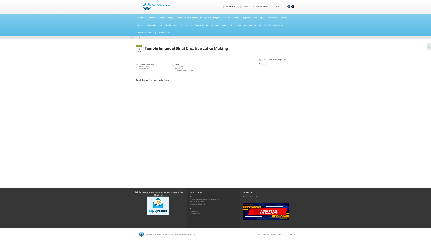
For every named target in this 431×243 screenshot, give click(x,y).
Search (278, 6)
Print (263, 60)
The (152, 18)
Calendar (138, 38)
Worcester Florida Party (146, 32)
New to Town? (236, 25)
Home (132, 37)
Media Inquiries (230, 7)
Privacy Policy (281, 234)
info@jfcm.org (195, 214)
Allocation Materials (231, 18)
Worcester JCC (165, 32)
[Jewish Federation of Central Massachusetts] (157, 7)
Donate (245, 7)
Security (140, 25)
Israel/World (218, 25)
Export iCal (263, 64)
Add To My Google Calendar (279, 60)
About (284, 18)
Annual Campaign (166, 18)
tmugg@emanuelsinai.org (184, 70)
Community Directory (252, 25)
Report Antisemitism (154, 25)
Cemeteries (271, 18)
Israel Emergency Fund (193, 18)
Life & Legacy (259, 18)
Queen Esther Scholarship (273, 25)
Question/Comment (261, 7)
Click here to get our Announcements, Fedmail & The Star (186, 25)
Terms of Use (291, 234)
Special (212, 18)
